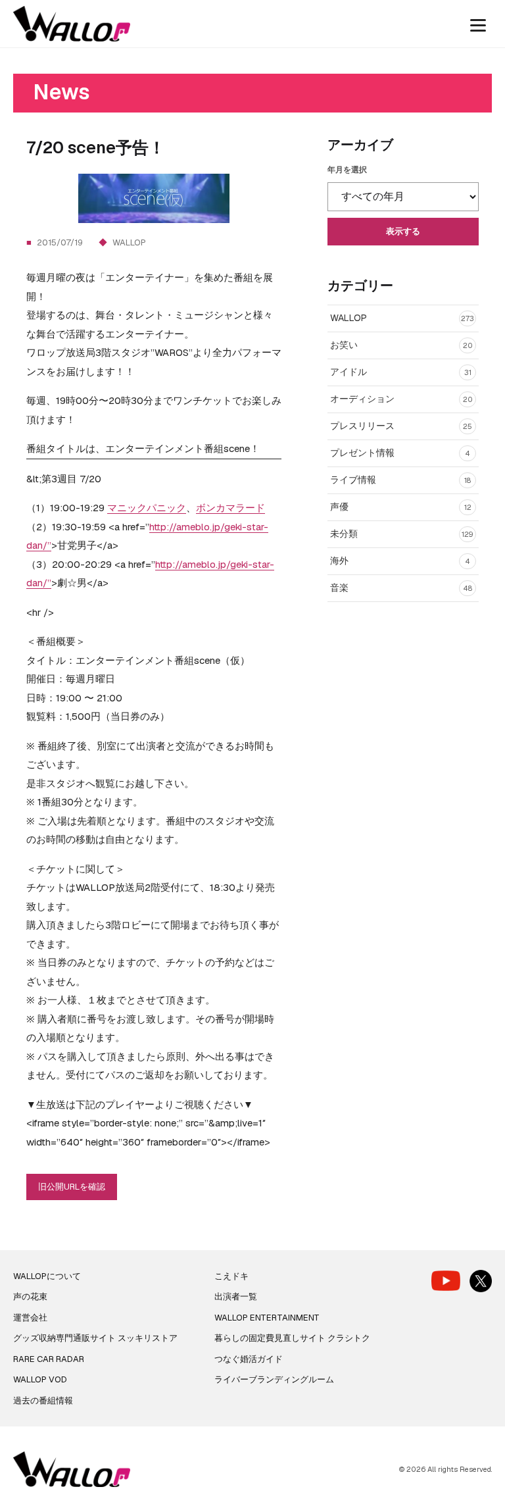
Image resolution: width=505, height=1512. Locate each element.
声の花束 (30, 1296)
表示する (403, 231)
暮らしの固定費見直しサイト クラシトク (292, 1338)
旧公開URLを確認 (71, 1186)
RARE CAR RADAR (48, 1359)
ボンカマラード (230, 507)
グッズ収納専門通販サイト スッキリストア (95, 1338)
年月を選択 (347, 169)
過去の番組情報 (43, 1400)
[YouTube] (445, 1281)
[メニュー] (478, 24)
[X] (480, 1281)
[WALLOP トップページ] (71, 24)
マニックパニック (146, 507)
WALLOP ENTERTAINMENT (267, 1317)
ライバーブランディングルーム (274, 1379)
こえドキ (231, 1276)
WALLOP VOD (40, 1379)
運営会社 (30, 1317)
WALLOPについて (47, 1276)
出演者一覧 (235, 1296)
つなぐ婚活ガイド (248, 1359)
